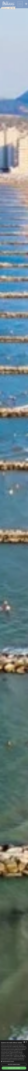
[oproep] (26, 4)
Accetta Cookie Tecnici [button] (14, 1064)
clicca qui (22, 1059)
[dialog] (14, 1055)
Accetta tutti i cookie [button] (14, 1068)
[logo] (9, 5)
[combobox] (24, 1042)
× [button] (26, 1042)
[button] (14, 1061)
